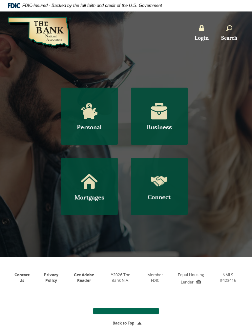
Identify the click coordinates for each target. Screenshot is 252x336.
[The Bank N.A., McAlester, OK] (39, 28)
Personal (89, 127)
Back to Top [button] (126, 323)
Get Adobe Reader (84, 277)
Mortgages (89, 197)
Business (159, 127)
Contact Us (22, 277)
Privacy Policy (51, 277)
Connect (159, 197)
